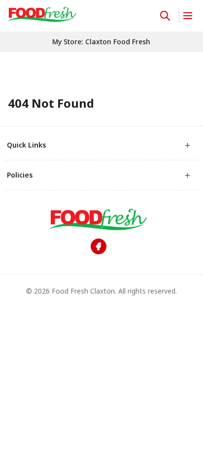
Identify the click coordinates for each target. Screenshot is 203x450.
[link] (42, 14)
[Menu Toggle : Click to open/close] (187, 16)
